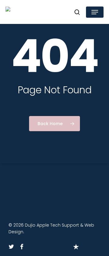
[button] (95, 12)
